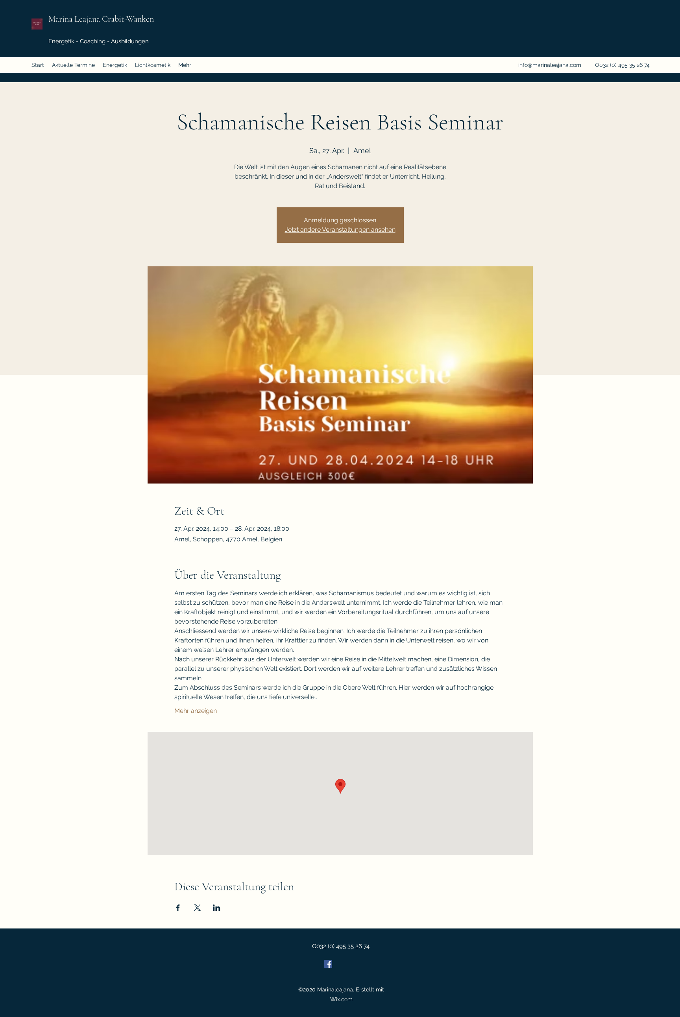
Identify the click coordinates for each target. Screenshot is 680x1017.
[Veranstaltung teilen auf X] (197, 907)
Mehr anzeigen (195, 710)
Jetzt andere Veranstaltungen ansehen (340, 229)
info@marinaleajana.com (549, 65)
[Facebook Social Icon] (328, 964)
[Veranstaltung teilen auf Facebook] (178, 907)
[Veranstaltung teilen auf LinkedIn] (216, 907)
